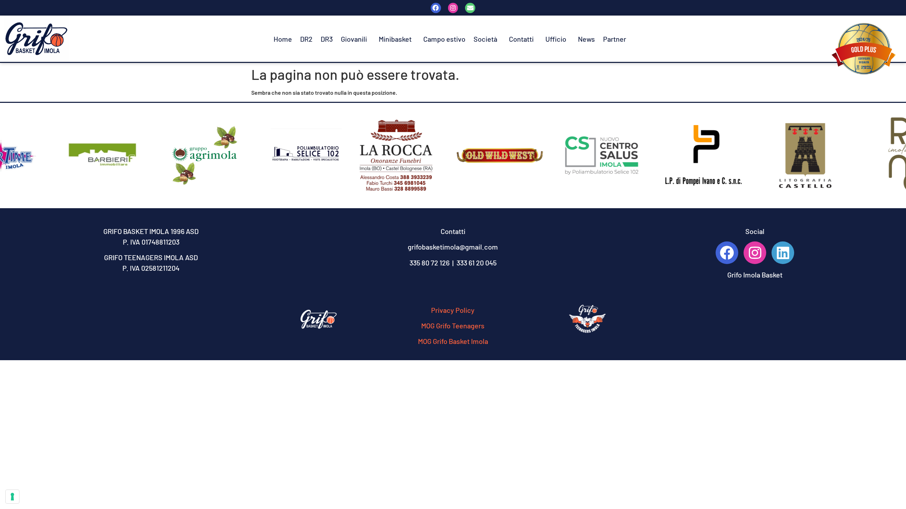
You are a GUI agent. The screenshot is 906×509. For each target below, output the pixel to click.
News (586, 39)
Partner (614, 39)
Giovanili (354, 39)
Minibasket (395, 39)
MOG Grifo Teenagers (452, 325)
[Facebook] (436, 8)
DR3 (327, 39)
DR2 (306, 39)
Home (283, 39)
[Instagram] (453, 8)
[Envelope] (470, 8)
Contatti (521, 39)
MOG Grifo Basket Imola (453, 341)
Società (485, 39)
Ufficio (555, 39)
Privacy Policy (453, 310)
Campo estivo (444, 39)
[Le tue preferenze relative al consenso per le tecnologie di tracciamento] (12, 496)
